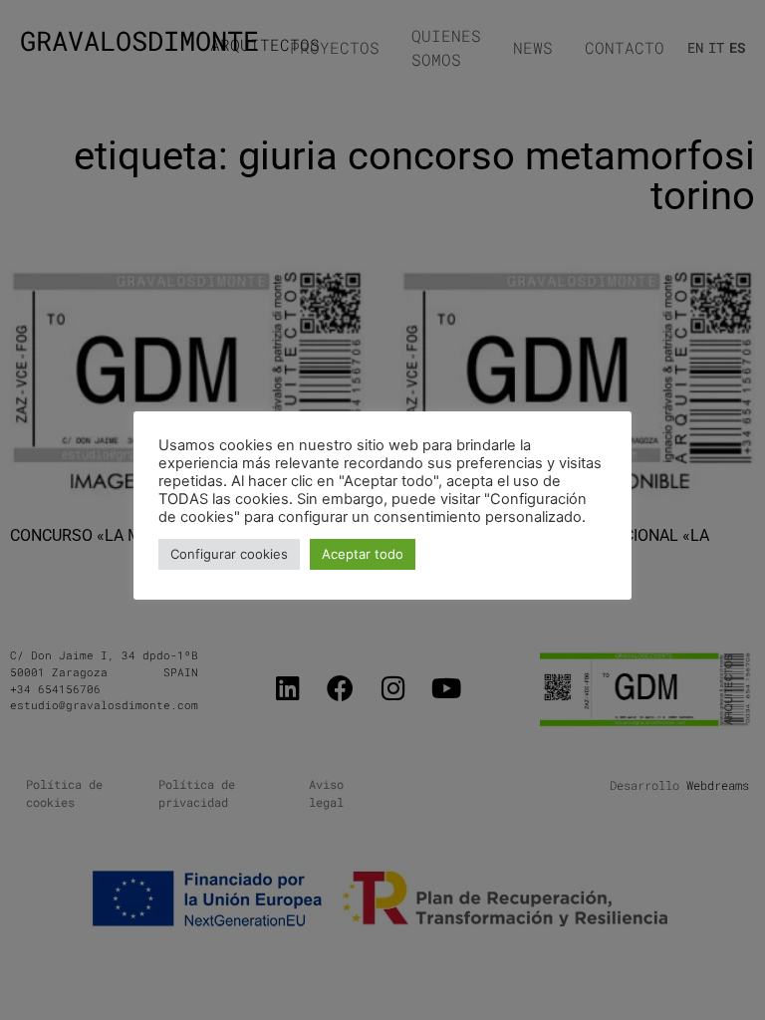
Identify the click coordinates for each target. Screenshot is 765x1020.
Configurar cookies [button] (229, 554)
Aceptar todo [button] (362, 554)
